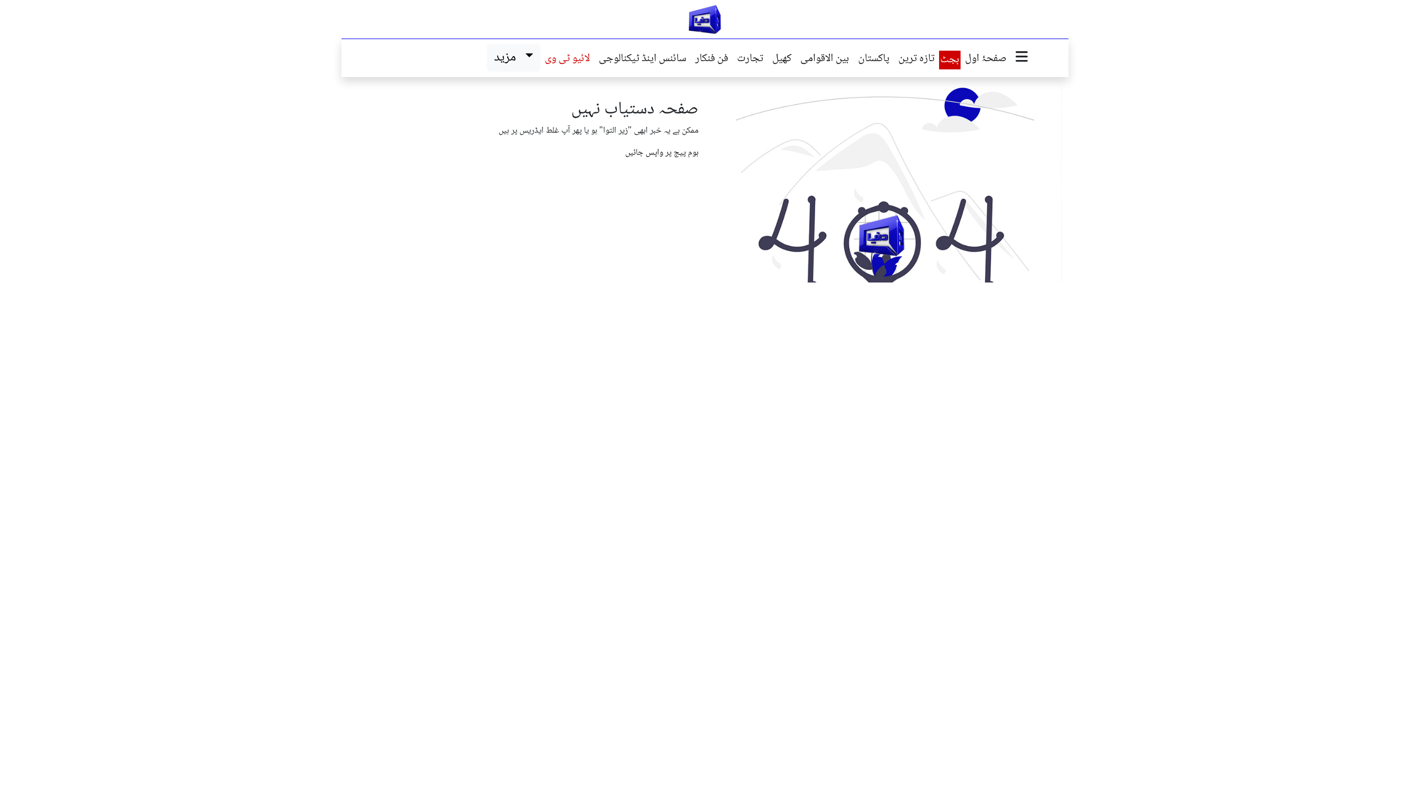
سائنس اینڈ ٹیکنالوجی (642, 59)
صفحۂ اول (986, 59)
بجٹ (949, 60)
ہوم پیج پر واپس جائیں (661, 152)
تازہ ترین (916, 59)
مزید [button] (507, 57)
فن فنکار (711, 59)
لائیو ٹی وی (567, 59)
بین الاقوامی (824, 59)
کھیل (781, 59)
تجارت (750, 59)
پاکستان (874, 59)
